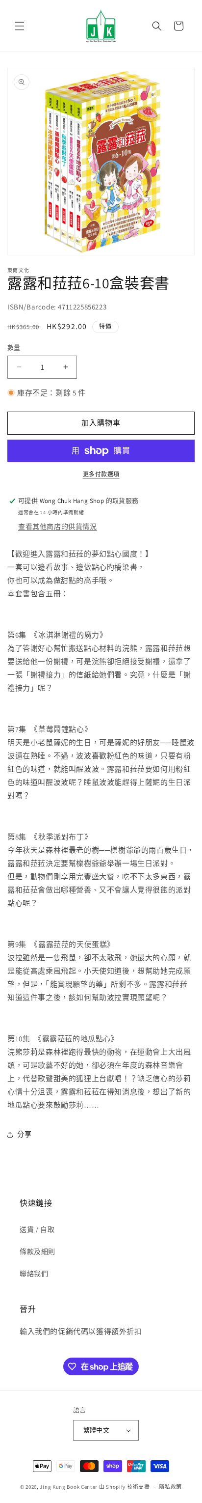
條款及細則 (37, 1251)
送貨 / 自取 (37, 1229)
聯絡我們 (34, 1273)
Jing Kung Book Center (69, 1486)
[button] (19, 26)
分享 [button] (24, 1134)
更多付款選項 (101, 474)
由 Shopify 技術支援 (124, 1486)
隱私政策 (170, 1486)
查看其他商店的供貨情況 (57, 526)
